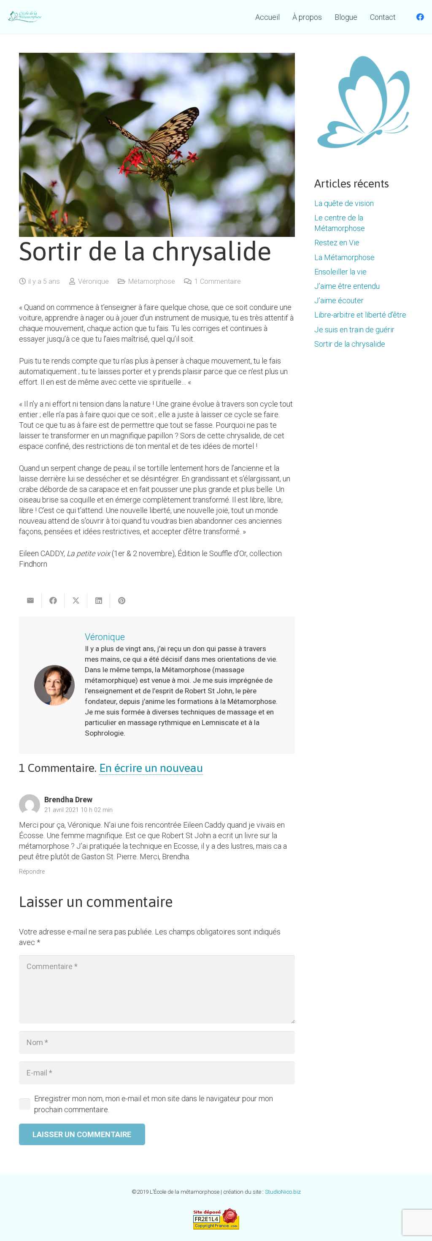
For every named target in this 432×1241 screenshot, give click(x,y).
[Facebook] (420, 16)
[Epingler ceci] (121, 600)
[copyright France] (216, 1219)
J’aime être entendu (347, 286)
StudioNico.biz (283, 1192)
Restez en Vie (336, 242)
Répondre (32, 871)
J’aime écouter (339, 300)
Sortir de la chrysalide (349, 343)
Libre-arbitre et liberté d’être (360, 314)
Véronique (93, 281)
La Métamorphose (344, 257)
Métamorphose (151, 281)
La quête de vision (344, 203)
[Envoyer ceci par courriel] (30, 600)
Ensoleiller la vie (340, 271)
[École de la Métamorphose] (25, 17)
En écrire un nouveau (151, 767)
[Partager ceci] (53, 600)
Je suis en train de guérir (354, 329)
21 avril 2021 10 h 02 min (78, 810)
